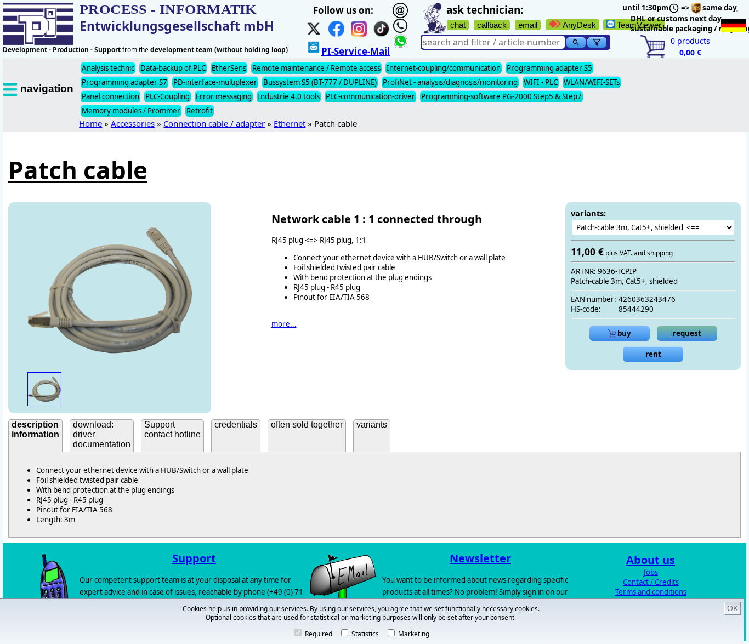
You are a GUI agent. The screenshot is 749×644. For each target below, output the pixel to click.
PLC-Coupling (167, 96)
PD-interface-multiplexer (215, 82)
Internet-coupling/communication (444, 68)
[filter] (596, 42)
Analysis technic (108, 68)
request (687, 333)
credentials (235, 424)
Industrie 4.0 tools (289, 96)
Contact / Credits (651, 582)
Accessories (133, 123)
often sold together (307, 424)
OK (732, 608)
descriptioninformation (35, 429)
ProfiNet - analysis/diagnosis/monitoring (450, 82)
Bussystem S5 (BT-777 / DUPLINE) (320, 82)
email (527, 25)
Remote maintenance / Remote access (316, 68)
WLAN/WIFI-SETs (592, 82)
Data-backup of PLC (173, 68)
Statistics (364, 634)
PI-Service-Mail (355, 51)
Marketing (412, 634)
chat (458, 25)
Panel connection (110, 96)
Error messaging (224, 96)
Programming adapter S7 (124, 82)
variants (371, 424)
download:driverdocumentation (101, 434)
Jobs (651, 572)
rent (653, 354)
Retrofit (199, 111)
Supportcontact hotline (172, 429)
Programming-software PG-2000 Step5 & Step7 (501, 96)
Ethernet (289, 123)
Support (194, 558)
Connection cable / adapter (214, 123)
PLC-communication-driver (370, 96)
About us (650, 559)
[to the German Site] (733, 25)
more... (284, 324)
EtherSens (229, 68)
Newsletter (480, 558)
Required (317, 634)
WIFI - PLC (541, 82)
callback (492, 25)
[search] (576, 42)
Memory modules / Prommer (131, 111)
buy (623, 333)
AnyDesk (578, 25)
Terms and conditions (650, 592)
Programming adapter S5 (549, 68)
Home (90, 123)
